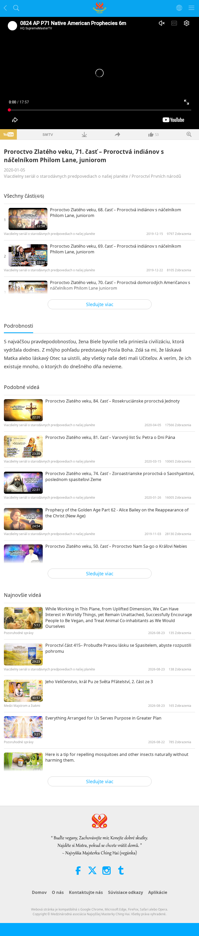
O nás (58, 892)
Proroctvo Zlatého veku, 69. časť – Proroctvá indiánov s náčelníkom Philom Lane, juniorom (115, 249)
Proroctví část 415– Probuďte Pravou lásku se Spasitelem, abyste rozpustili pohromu (118, 648)
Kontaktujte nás (86, 892)
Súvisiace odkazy (125, 892)
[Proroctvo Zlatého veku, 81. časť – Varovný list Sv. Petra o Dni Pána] (23, 447)
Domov (39, 892)
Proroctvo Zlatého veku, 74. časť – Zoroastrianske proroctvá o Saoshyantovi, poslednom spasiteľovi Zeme (119, 476)
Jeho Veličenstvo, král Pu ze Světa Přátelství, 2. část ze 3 (99, 681)
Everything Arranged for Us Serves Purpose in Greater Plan (103, 718)
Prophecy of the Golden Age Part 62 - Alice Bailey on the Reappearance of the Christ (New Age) (117, 512)
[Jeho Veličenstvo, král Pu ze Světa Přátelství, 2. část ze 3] (23, 691)
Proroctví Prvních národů (156, 176)
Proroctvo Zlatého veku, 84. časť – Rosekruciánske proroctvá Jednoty (112, 401)
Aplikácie (157, 892)
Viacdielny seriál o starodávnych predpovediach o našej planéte (66, 176)
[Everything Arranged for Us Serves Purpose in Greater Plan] (23, 727)
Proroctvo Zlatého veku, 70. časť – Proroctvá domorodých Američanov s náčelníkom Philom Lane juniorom (120, 285)
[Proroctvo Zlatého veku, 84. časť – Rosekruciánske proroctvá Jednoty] (23, 410)
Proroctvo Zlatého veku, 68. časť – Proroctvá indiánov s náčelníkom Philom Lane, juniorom (115, 212)
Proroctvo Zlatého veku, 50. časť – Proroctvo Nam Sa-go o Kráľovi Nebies (116, 546)
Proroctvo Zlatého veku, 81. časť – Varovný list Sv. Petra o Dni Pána (110, 437)
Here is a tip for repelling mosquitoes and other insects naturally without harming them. (116, 757)
